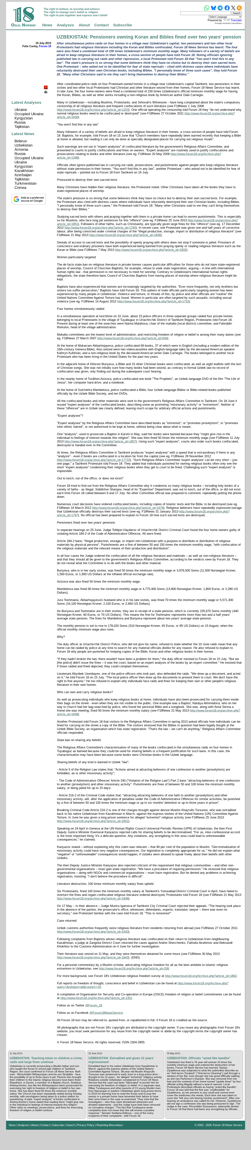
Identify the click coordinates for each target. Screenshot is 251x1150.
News (47, 25)
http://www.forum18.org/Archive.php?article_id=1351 (96, 998)
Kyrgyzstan (24, 118)
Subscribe (122, 25)
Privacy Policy (85, 1125)
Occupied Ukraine (29, 114)
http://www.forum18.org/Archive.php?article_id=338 (134, 968)
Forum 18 (45, 46)
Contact (101, 25)
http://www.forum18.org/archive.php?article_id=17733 (93, 460)
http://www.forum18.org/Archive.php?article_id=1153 (92, 109)
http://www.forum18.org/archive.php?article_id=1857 (100, 441)
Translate (236, 20)
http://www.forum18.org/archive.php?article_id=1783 (100, 227)
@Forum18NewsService (106, 1013)
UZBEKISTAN (72, 36)
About (84, 25)
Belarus (21, 141)
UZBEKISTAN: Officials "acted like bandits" (198, 1058)
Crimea (20, 188)
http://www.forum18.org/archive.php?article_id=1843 (92, 957)
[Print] (46, 90)
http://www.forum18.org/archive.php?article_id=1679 (127, 508)
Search (70, 1125)
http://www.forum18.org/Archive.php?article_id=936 (132, 338)
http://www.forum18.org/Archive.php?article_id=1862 (201, 976)
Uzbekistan (24, 145)
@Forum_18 (93, 1005)
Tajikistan (22, 127)
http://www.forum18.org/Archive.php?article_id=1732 (153, 301)
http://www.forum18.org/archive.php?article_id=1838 (125, 235)
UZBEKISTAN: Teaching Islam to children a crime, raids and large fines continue (46, 1060)
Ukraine (21, 110)
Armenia (21, 149)
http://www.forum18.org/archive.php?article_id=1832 (150, 250)
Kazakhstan (24, 171)
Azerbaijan (23, 175)
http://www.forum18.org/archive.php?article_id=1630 (92, 931)
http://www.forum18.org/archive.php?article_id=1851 (92, 821)
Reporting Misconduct (109, 1125)
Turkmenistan (26, 183)
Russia (20, 122)
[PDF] (46, 86)
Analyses (65, 25)
